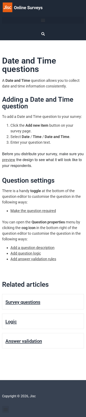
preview (8, 160)
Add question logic (25, 253)
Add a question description (32, 247)
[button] (43, 20)
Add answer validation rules (33, 259)
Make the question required (33, 210)
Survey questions (22, 302)
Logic (11, 321)
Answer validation (23, 341)
